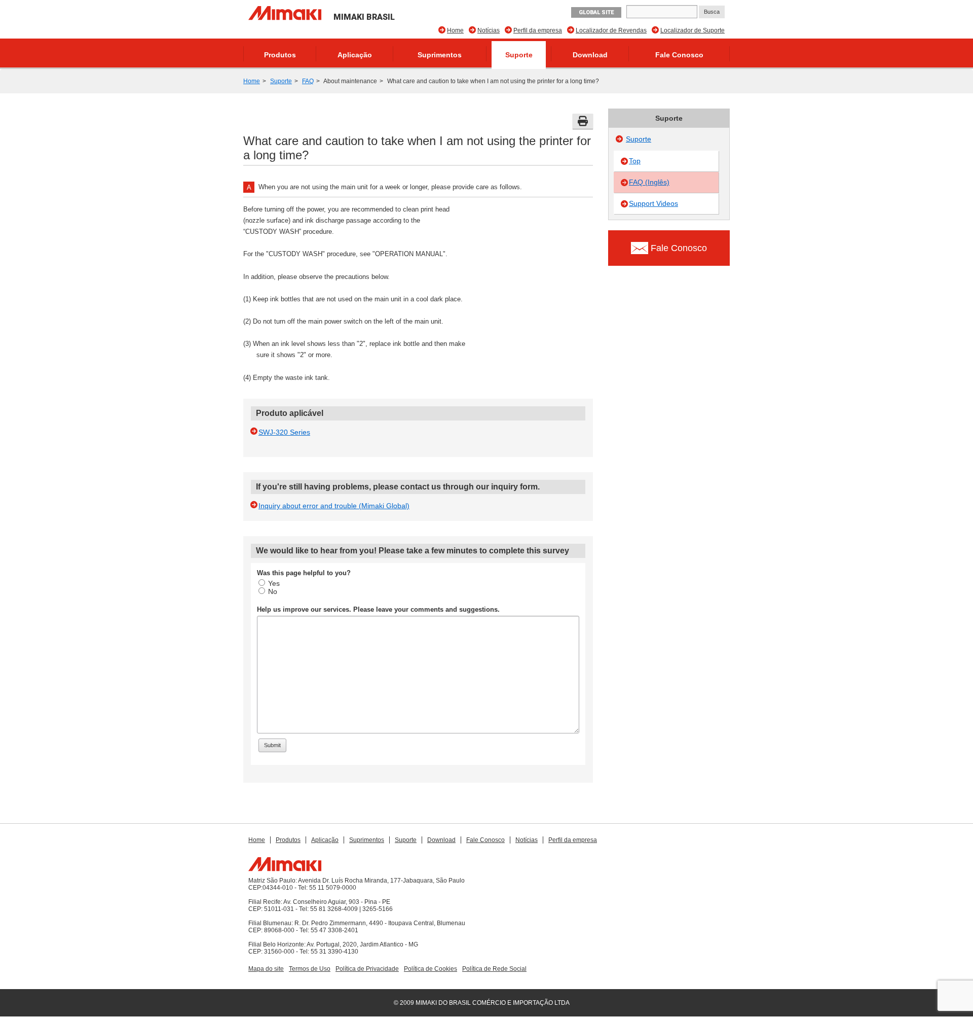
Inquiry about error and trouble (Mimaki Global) (333, 506)
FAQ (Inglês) (649, 182)
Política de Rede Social (494, 968)
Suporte (519, 55)
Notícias (488, 30)
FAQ (308, 81)
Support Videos (653, 203)
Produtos (280, 55)
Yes (274, 583)
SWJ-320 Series (284, 432)
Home (455, 30)
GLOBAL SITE (596, 12)
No (272, 591)
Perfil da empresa (537, 30)
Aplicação (355, 55)
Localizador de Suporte (692, 30)
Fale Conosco (679, 55)
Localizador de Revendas (611, 30)
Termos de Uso (309, 968)
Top (635, 161)
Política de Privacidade (367, 968)
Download (590, 55)
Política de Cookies (430, 968)
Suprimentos (440, 55)
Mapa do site (266, 968)
